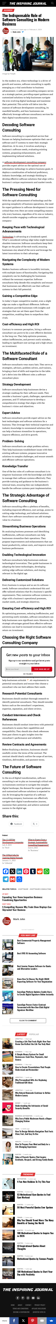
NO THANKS (28, 674)
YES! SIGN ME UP (41, 669)
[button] (28, 655)
